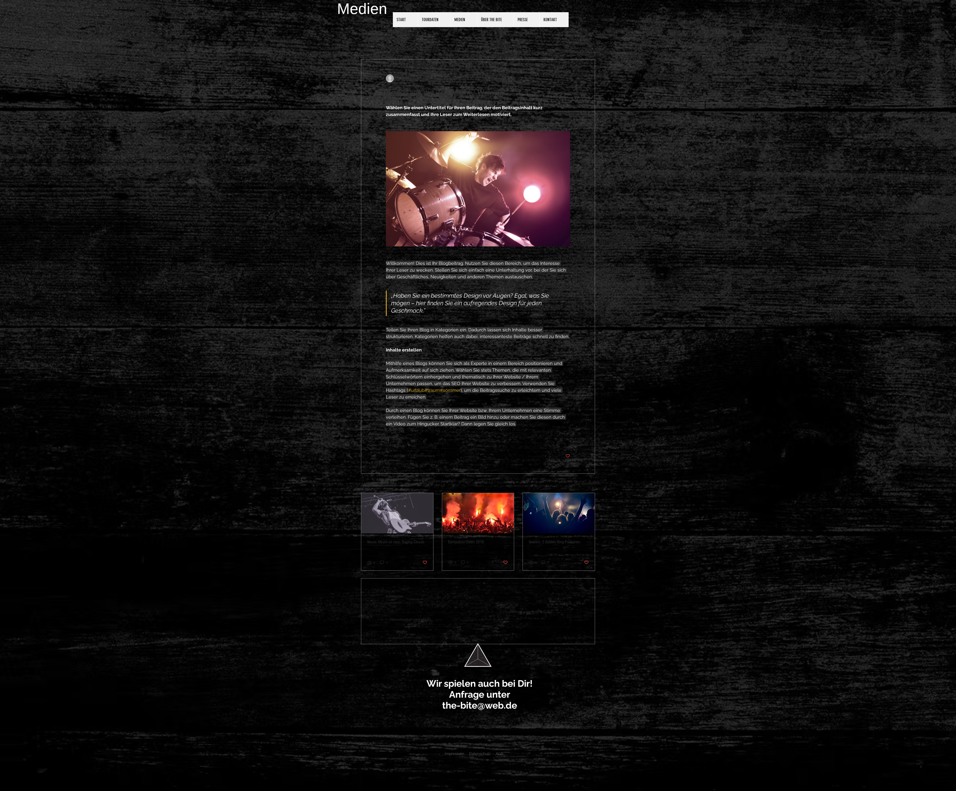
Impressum (454, 753)
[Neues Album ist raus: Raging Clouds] (397, 513)
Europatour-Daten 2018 (466, 542)
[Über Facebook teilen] (388, 440)
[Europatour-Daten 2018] (478, 513)
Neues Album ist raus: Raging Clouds (395, 542)
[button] (588, 44)
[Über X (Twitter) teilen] (400, 440)
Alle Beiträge (371, 44)
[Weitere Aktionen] (567, 78)
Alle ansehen (584, 484)
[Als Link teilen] (424, 440)
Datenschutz (480, 753)
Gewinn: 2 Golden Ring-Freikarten (554, 542)
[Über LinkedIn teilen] (412, 440)
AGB (499, 753)
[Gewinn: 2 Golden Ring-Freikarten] (559, 513)
